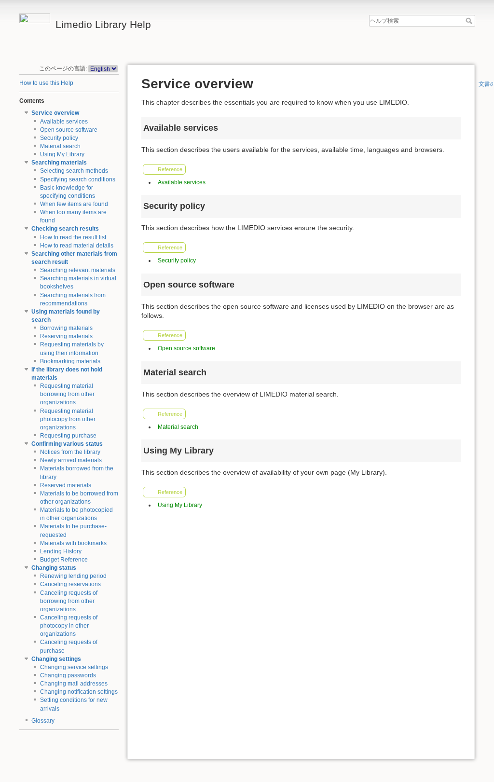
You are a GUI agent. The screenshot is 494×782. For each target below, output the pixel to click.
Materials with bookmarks (73, 543)
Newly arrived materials (71, 460)
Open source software (68, 129)
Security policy (59, 138)
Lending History (61, 551)
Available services (64, 121)
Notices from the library (70, 452)
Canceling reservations (70, 584)
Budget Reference (64, 559)
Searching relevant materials (77, 270)
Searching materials (59, 162)
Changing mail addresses (74, 683)
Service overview (55, 113)
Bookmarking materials (70, 361)
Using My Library (62, 154)
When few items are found (74, 204)
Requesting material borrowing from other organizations (67, 394)
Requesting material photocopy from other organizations (68, 419)
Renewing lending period (73, 576)
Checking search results (65, 228)
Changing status (53, 567)
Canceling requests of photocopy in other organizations (68, 625)
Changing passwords (68, 675)
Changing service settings (74, 667)
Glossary (43, 720)
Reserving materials (66, 336)
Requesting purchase (68, 435)
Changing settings (56, 659)
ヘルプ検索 (470, 20)
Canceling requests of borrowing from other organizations (68, 601)
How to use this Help (46, 83)
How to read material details (76, 245)
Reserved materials (65, 485)
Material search (60, 146)
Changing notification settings (79, 691)
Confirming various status (67, 443)
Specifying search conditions (77, 179)
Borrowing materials (66, 328)
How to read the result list (73, 237)
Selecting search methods (74, 170)
